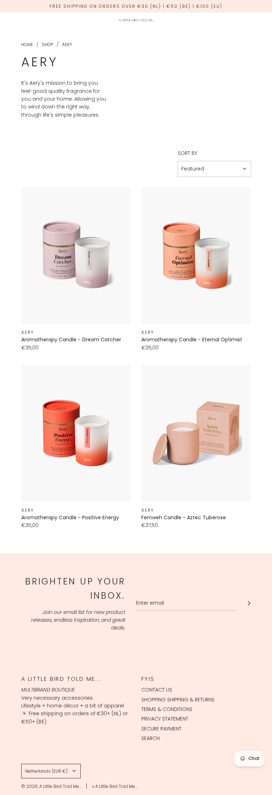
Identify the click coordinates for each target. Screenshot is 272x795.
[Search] (231, 20)
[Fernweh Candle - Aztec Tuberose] (196, 433)
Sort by (187, 153)
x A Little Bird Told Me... (114, 786)
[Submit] (249, 603)
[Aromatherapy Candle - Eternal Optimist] (196, 255)
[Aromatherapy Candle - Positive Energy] (76, 433)
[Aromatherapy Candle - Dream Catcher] (76, 255)
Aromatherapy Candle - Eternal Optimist (191, 339)
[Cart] (247, 20)
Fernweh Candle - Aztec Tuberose (183, 517)
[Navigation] (24, 20)
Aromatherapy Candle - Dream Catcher (71, 339)
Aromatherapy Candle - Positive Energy (70, 517)
